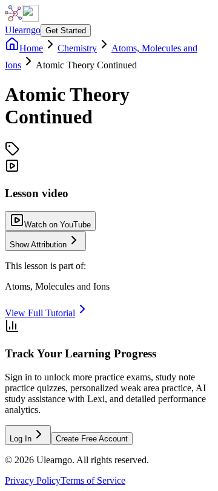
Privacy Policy (33, 480)
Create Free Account (92, 438)
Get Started (65, 30)
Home (31, 48)
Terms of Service (93, 480)
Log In (20, 438)
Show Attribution (38, 244)
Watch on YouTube (57, 224)
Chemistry (77, 48)
